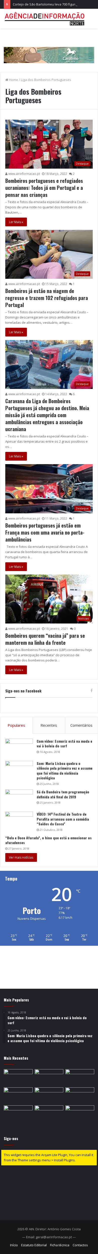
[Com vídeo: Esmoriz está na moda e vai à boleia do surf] (19, 748)
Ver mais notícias (21, 857)
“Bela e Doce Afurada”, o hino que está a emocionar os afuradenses (48, 840)
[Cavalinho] (49, 48)
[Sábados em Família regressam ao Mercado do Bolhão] (49, 1077)
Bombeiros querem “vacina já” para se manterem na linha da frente (45, 639)
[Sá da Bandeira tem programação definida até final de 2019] (19, 798)
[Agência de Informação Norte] (45, 18)
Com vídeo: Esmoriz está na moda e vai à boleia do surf (64, 743)
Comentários (81, 725)
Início (14, 1245)
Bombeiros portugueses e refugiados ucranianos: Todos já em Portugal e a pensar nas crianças (44, 187)
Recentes (48, 725)
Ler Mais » (16, 222)
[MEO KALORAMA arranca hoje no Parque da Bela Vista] (18, 1077)
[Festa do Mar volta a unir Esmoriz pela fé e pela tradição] (18, 1095)
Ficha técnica (59, 1245)
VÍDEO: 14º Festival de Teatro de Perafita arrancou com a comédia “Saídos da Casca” (63, 818)
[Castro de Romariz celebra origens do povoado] (18, 1113)
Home (13, 79)
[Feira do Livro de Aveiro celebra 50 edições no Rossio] (79, 1095)
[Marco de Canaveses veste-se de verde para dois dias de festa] (79, 1113)
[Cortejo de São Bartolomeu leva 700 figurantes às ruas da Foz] (79, 1077)
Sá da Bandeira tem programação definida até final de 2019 (63, 794)
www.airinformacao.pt (24, 174)
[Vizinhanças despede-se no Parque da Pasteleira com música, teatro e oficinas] (49, 1095)
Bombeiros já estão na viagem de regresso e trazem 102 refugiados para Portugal (46, 298)
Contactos (80, 1245)
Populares (16, 725)
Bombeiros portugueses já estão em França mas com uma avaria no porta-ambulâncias (44, 532)
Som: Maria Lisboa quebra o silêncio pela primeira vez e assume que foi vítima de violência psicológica (64, 771)
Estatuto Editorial (34, 1245)
